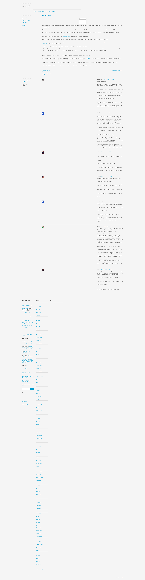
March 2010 (38, 460)
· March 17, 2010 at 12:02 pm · (106, 112)
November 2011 (39, 404)
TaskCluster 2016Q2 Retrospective (26, 373)
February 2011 (39, 429)
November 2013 (39, 343)
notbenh (99, 151)
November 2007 (39, 539)
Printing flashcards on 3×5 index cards (27, 356)
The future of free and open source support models (27, 331)
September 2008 (39, 511)
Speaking (39, 11)
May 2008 (38, 522)
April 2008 (38, 525)
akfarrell (98, 226)
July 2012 (37, 382)
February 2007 (39, 564)
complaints (24, 20)
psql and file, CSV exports (27, 325)
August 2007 (38, 547)
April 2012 (38, 390)
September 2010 (39, 443)
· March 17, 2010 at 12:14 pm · (107, 176)
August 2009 (38, 480)
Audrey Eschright (100, 201)
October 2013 (38, 345)
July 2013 (37, 351)
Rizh (122, 577)
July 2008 (37, 516)
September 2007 (39, 544)
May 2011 (38, 421)
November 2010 (39, 438)
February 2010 (39, 463)
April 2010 (38, 457)
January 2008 (38, 533)
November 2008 (39, 505)
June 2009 (38, 485)
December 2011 (39, 401)
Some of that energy (101, 41)
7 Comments (25, 27)
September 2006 (39, 569)
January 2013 (38, 368)
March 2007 (38, 561)
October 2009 (38, 474)
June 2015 (38, 317)
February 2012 (39, 396)
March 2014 (38, 334)
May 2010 (38, 455)
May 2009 (38, 488)
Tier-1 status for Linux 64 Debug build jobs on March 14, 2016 (28, 385)
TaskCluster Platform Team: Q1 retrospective (28, 377)
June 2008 (38, 519)
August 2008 (38, 513)
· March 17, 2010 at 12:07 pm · (107, 151)
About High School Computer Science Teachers (27, 313)
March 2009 (38, 494)
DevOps (49, 11)
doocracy (23, 23)
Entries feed (24, 398)
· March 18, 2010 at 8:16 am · (106, 269)
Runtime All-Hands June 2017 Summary (27, 369)
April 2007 (38, 558)
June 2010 (38, 452)
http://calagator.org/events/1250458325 (105, 287)
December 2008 (39, 502)
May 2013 (38, 357)
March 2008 (38, 527)
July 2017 (37, 304)
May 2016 (38, 309)
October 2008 (38, 508)
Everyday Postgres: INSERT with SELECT (27, 352)
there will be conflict (66, 36)
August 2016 (38, 306)
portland (28, 20)
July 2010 (37, 449)
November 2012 (39, 371)
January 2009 (38, 499)
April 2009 (38, 491)
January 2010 (38, 466)
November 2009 (39, 471)
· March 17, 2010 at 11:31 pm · (106, 226)
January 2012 (38, 399)
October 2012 (38, 373)
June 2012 (38, 385)
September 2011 (39, 410)
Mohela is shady (25, 308)
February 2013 (39, 365)
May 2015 (38, 320)
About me (53, 11)
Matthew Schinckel (25, 359)
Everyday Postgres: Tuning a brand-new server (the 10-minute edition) (27, 342)
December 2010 (39, 435)
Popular (35, 11)
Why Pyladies (24, 303)
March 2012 (38, 393)
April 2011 (38, 424)
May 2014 (38, 329)
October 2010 (38, 441)
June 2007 (38, 553)
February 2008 (39, 530)
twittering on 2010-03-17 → (117, 70)
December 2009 (39, 469)
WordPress (121, 575)
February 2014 (39, 337)
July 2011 (37, 415)
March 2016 (38, 312)
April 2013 (38, 359)
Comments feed (25, 401)
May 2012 (38, 387)
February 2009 (39, 497)
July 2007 (37, 550)
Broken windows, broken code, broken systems (28, 328)
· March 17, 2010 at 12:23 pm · (110, 201)
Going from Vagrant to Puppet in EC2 (28, 306)
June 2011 (38, 418)
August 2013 (38, 348)
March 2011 (38, 427)
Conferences (44, 11)
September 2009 (39, 477)
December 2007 (39, 536)
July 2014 (37, 323)
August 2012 (38, 379)
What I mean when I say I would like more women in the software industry (28, 317)
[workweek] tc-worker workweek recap (26, 381)
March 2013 (38, 362)
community (25, 18)
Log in (23, 396)
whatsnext (24, 25)
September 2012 (39, 376)
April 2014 (38, 331)
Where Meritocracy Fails (26, 320)
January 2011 (38, 432)
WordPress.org (25, 404)
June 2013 (38, 354)
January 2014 (38, 340)
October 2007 (38, 541)
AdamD (98, 112)
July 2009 (37, 483)
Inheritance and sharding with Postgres (27, 323)
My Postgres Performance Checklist (27, 335)
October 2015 (38, 315)
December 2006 (39, 567)
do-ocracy (90, 58)
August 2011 (38, 413)
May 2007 (38, 555)
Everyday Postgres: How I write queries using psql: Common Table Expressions (28, 361)
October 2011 (38, 407)
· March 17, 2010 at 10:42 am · (108, 79)
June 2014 (38, 326)
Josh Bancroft (99, 79)
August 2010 (38, 446)
